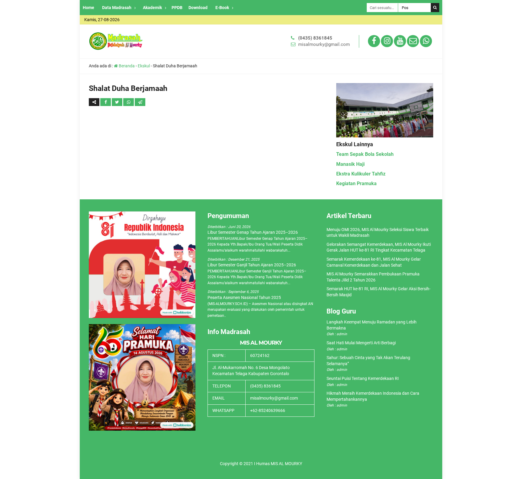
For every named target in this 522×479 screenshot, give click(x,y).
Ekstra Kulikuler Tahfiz (360, 174)
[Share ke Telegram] (140, 102)
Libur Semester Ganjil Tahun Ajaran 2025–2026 (252, 264)
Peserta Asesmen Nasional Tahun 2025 (244, 297)
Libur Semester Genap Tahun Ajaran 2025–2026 (253, 232)
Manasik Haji (350, 164)
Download (198, 7)
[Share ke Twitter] (117, 102)
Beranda (126, 65)
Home (88, 7)
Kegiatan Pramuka (356, 183)
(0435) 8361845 (315, 38)
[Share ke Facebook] (106, 102)
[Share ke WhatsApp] (129, 102)
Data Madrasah (116, 7)
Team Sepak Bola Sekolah (365, 154)
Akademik (152, 7)
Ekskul (144, 65)
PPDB (177, 7)
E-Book (222, 7)
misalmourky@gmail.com (324, 44)
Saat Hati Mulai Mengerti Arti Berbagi (361, 342)
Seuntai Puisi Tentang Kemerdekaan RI (363, 378)
